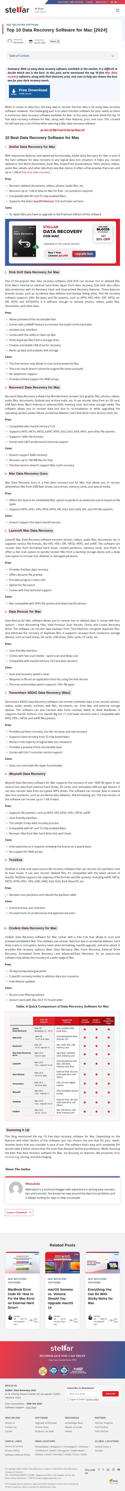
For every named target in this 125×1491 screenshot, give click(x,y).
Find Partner (101, 1427)
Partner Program (104, 1422)
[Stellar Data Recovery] (17, 9)
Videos (68, 1431)
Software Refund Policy (17, 1454)
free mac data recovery (36, 172)
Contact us (11, 1427)
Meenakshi (18, 42)
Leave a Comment (17, 1212)
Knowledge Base (74, 1422)
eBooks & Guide (73, 1427)
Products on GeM (44, 1431)
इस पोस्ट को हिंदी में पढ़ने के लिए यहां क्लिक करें (62, 130)
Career (89, 1)
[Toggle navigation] (118, 10)
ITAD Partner (102, 1431)
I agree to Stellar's (84, 1399)
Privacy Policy (12, 1450)
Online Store (42, 1427)
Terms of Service (14, 1446)
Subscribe (110, 1394)
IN (115, 1)
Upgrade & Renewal (46, 1422)
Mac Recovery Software (23, 25)
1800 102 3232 (76, 1)
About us (10, 1422)
